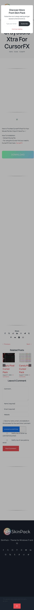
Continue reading (17, 29)
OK (17, 606)
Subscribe (24, 24)
